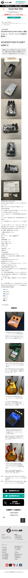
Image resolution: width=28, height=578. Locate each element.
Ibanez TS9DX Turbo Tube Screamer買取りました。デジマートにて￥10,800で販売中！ (15, 365)
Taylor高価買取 (5, 557)
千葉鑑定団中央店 (14, 515)
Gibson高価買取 (5, 555)
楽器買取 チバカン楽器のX (15, 502)
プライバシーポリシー (6, 536)
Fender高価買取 (5, 554)
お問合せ (16, 559)
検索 (4, 517)
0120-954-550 (15, 9)
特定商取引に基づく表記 (6, 537)
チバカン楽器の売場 (19, 539)
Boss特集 (4, 552)
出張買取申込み (18, 557)
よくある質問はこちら (14, 17)
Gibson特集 (4, 549)
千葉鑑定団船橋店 (14, 512)
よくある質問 (17, 549)
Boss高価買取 (5, 558)
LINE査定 (16, 552)
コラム (16, 551)
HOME (2, 22)
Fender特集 (4, 547)
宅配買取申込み (18, 555)
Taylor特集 (4, 550)
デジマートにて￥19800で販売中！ (8, 57)
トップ (3, 546)
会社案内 (3, 534)
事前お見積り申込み (19, 554)
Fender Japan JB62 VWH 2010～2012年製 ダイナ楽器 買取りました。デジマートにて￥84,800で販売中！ (15, 478)
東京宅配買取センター (19, 546)
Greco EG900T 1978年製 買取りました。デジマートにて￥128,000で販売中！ (14, 398)
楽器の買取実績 (8, 22)
